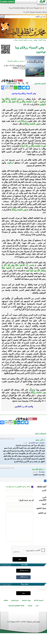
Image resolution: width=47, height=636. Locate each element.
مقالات (5, 600)
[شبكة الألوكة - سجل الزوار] (29, 8)
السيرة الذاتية (38, 600)
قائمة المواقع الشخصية (16, 605)
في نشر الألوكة (24, 576)
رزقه (32, 232)
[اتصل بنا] (26, 13)
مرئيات (30, 605)
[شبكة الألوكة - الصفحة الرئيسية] (37, 9)
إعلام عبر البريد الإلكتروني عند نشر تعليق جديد (18, 486)
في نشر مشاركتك (24, 570)
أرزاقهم (11, 163)
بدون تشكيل (11, 83)
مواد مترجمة (26, 600)
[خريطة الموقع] (43, 8)
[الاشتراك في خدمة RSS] (41, 8)
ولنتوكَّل (32, 390)
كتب (36, 605)
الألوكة (9, 622)
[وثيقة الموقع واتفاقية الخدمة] (17, 9)
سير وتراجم (15, 600)
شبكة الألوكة (42, 40)
